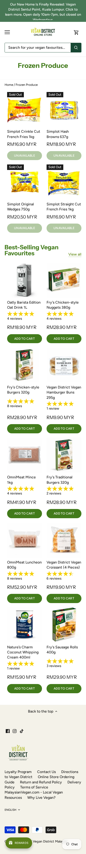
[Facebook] (8, 730)
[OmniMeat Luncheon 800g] (24, 540)
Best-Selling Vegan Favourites (31, 250)
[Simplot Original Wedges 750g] (24, 181)
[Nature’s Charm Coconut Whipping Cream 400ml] (24, 624)
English (10, 809)
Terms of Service (34, 787)
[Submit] (76, 47)
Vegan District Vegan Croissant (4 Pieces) (64, 564)
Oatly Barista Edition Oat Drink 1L (24, 305)
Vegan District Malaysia (50, 841)
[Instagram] (15, 730)
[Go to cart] (76, 32)
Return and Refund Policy (41, 782)
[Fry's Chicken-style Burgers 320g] (24, 365)
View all (74, 254)
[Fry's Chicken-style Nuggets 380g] (64, 280)
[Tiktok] (22, 730)
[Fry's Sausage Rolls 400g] (64, 624)
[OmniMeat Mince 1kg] (24, 455)
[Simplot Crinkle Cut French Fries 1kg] (24, 109)
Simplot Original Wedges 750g (20, 206)
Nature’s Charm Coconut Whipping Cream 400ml (23, 652)
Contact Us (46, 772)
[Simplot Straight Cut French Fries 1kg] (64, 181)
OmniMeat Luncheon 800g (24, 564)
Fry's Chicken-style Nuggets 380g (63, 305)
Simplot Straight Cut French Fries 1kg (64, 206)
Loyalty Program (18, 772)
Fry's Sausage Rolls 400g (62, 649)
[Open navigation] (7, 32)
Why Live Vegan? (41, 797)
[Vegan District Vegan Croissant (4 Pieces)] (64, 540)
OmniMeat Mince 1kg (21, 479)
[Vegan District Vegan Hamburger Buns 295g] (64, 365)
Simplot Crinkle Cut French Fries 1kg (23, 134)
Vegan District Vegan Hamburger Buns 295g (64, 392)
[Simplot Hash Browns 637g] (64, 109)
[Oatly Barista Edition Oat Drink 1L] (24, 280)
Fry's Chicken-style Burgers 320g (23, 389)
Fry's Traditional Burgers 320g (59, 479)
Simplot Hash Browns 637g (58, 134)
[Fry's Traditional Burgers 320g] (64, 455)
